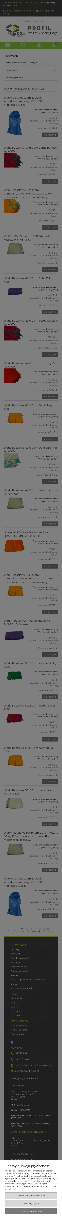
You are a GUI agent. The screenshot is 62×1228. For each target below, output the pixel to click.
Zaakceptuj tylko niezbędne (31, 1195)
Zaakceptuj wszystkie (31, 1211)
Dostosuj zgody (31, 1203)
